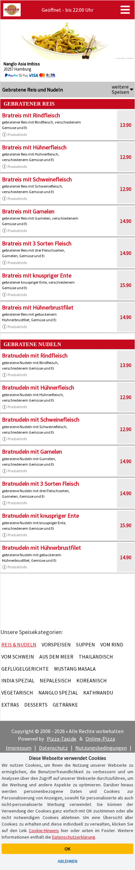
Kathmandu (98, 692)
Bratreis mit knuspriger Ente (36, 275)
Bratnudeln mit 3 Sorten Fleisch (40, 483)
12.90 (125, 157)
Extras (10, 704)
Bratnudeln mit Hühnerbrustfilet (41, 547)
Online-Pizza (100, 738)
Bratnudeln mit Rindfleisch (35, 355)
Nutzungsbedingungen (101, 748)
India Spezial (17, 680)
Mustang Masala (75, 668)
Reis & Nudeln (18, 644)
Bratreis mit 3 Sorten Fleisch (36, 243)
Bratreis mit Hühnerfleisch (34, 147)
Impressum (18, 748)
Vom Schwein (17, 656)
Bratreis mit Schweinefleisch (37, 179)
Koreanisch (91, 680)
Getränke (65, 704)
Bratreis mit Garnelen (28, 211)
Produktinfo (17, 134)
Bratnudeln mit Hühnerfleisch (38, 387)
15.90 (125, 285)
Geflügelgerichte (25, 668)
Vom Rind (111, 644)
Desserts (36, 704)
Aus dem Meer (56, 656)
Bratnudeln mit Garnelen (32, 451)
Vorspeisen (56, 644)
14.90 (125, 221)
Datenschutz (53, 748)
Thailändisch (96, 656)
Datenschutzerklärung (73, 837)
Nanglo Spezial (58, 692)
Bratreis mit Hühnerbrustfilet (37, 307)
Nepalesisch (55, 680)
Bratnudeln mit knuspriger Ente (40, 515)
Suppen (85, 644)
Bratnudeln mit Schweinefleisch (40, 419)
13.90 (125, 125)
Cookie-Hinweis (44, 830)
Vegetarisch (17, 692)
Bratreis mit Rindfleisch (31, 115)
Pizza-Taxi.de (61, 738)
